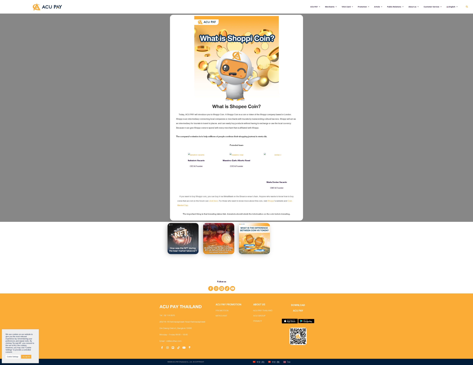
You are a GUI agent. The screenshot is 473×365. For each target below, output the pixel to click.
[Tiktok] (227, 288)
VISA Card (346, 7)
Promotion (362, 7)
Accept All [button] (26, 357)
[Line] (221, 288)
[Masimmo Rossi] (236, 155)
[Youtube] (232, 288)
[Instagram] (216, 288)
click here (213, 201)
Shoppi (271, 201)
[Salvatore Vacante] (196, 155)
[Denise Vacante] (277, 166)
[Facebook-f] (210, 288)
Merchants (329, 7)
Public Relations (394, 7)
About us (412, 7)
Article (377, 7)
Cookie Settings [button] (12, 357)
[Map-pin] (189, 347)
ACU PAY (314, 7)
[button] (467, 7)
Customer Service (431, 7)
